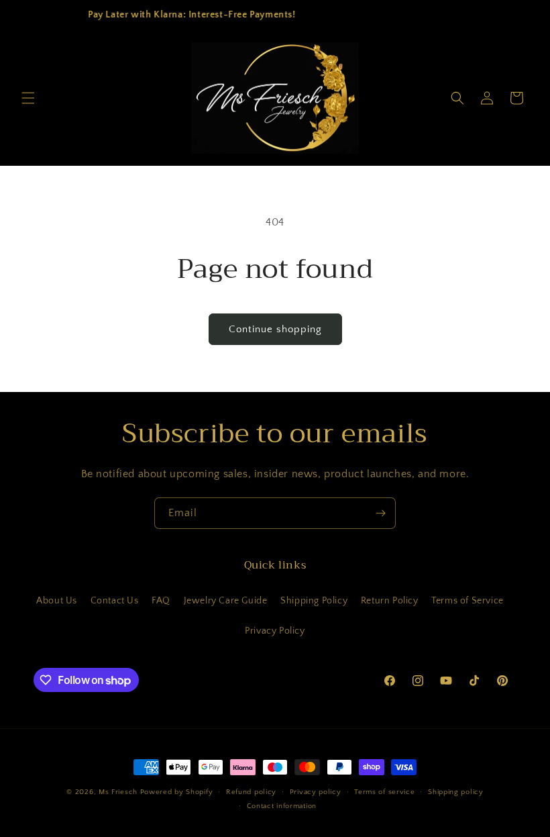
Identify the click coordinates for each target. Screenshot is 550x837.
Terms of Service (467, 600)
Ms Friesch (118, 792)
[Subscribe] (380, 513)
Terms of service (384, 792)
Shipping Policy (313, 600)
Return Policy (390, 600)
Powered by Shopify (176, 792)
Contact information (282, 806)
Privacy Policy (275, 631)
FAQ (161, 600)
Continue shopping (275, 329)
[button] (28, 98)
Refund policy (251, 792)
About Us (56, 600)
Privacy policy (315, 792)
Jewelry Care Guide (226, 600)
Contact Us (115, 600)
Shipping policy (456, 792)
